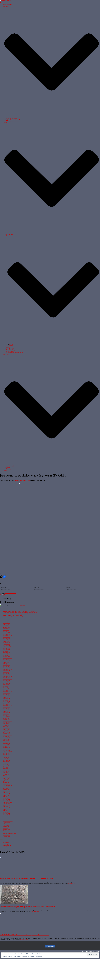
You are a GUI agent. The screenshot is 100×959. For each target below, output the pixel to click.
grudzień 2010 (6, 782)
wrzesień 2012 (6, 753)
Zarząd (8, 347)
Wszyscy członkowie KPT (12, 121)
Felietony (8, 469)
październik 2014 (7, 721)
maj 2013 (5, 742)
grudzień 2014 (6, 718)
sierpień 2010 (6, 788)
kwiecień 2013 (6, 743)
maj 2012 (5, 758)
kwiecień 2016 (6, 698)
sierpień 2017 (6, 680)
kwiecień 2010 (6, 794)
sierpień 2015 (6, 708)
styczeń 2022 (6, 642)
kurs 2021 (5, 828)
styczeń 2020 (6, 665)
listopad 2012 (6, 750)
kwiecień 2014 (6, 728)
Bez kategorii (6, 822)
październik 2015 (7, 705)
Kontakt (5, 470)
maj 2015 (5, 711)
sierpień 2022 (6, 638)
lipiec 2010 (6, 789)
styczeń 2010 (6, 798)
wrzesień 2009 (6, 803)
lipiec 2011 (6, 773)
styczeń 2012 (6, 764)
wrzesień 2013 (6, 736)
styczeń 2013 (6, 747)
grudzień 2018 (6, 673)
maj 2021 (5, 651)
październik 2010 (7, 785)
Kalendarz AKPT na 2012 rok (72, 586)
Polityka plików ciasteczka (37, 956)
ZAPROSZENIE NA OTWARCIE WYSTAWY (10, 586)
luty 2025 (5, 625)
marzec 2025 (6, 624)
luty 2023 (5, 631)
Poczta (11, 345)
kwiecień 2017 (6, 683)
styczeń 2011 (6, 781)
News (4, 832)
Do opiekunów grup (11, 350)
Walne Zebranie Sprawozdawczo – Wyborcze (14, 616)
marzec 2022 (6, 641)
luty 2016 (5, 700)
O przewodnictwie (10, 348)
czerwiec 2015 (6, 709)
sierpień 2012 (6, 754)
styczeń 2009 (6, 812)
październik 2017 (7, 679)
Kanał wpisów (6, 844)
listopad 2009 (6, 801)
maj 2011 (5, 775)
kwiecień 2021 (6, 652)
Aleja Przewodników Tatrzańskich (14, 352)
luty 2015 (5, 715)
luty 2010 (5, 796)
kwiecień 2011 (6, 777)
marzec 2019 (6, 672)
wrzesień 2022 (6, 637)
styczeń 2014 (6, 732)
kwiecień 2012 (6, 760)
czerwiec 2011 (6, 774)
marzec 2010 (6, 795)
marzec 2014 (6, 729)
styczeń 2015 (6, 716)
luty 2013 (5, 746)
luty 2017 (5, 686)
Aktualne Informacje (10, 593)
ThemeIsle (97, 951)
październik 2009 (7, 802)
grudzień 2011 (6, 765)
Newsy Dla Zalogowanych (9, 833)
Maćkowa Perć (10, 466)
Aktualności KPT (7, 4)
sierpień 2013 (6, 737)
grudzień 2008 (6, 813)
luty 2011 (5, 780)
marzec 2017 (6, 684)
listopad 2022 (6, 634)
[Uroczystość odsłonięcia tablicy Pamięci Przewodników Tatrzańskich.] (14, 903)
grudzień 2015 (6, 702)
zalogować (22, 605)
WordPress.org (6, 846)
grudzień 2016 (6, 688)
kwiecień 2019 (6, 670)
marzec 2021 (6, 653)
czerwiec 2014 (6, 725)
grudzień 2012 (6, 749)
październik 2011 (7, 768)
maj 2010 (5, 792)
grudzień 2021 (6, 644)
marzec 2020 (6, 662)
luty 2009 (5, 810)
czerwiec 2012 (6, 757)
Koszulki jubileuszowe (38, 586)
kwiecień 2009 (6, 808)
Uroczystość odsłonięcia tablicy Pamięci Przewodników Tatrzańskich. (20, 612)
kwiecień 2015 (6, 712)
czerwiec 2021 (6, 649)
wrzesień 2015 (6, 707)
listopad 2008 (6, 815)
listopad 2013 (6, 733)
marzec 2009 (6, 809)
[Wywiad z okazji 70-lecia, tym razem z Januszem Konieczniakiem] (14, 875)
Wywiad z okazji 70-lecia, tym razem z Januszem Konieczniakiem (19, 611)
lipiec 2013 (6, 739)
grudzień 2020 (6, 656)
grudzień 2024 (6, 627)
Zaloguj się (6, 842)
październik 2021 (7, 646)
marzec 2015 (6, 714)
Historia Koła (9, 234)
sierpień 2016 (6, 694)
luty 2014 (5, 730)
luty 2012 (5, 763)
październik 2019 (7, 669)
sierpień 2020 (6, 659)
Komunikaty (6, 826)
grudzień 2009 (6, 799)
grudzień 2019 (6, 666)
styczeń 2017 (6, 687)
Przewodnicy (6, 835)
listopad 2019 (6, 667)
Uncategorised (6, 836)
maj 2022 (5, 639)
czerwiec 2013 (6, 740)
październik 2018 (7, 676)
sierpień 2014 (6, 722)
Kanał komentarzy (7, 845)
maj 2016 (5, 697)
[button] (51, 116)
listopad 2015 (6, 704)
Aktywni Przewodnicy (11, 118)
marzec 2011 (6, 778)
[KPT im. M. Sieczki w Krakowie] (5, 0)
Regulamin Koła (10, 351)
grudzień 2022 (6, 632)
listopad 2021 (6, 645)
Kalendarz (11, 344)
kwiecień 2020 (6, 660)
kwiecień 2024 (6, 628)
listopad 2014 (6, 719)
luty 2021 (5, 655)
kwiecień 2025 (6, 623)
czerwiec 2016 (6, 695)
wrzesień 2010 (6, 787)
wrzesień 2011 (6, 770)
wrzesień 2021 (6, 648)
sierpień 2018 (6, 677)
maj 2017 (5, 681)
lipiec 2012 (6, 756)
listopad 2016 (6, 690)
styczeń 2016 (6, 701)
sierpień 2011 (6, 771)
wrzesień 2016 (6, 693)
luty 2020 (5, 663)
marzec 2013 (6, 744)
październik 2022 (7, 635)
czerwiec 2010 (6, 791)
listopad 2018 (6, 674)
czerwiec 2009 (6, 805)
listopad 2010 (6, 784)
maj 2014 (5, 726)
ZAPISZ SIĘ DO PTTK (14, 119)
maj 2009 (5, 806)
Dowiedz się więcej (72, 883)
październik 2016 (7, 691)
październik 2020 (7, 658)
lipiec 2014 (6, 723)
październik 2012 (7, 751)
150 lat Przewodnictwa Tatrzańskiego (12, 615)
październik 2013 (7, 735)
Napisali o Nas (10, 467)
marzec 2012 (6, 761)
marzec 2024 (6, 630)
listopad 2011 (6, 767)
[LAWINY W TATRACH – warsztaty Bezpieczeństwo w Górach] (14, 931)
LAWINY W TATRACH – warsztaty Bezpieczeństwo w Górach (19, 614)
